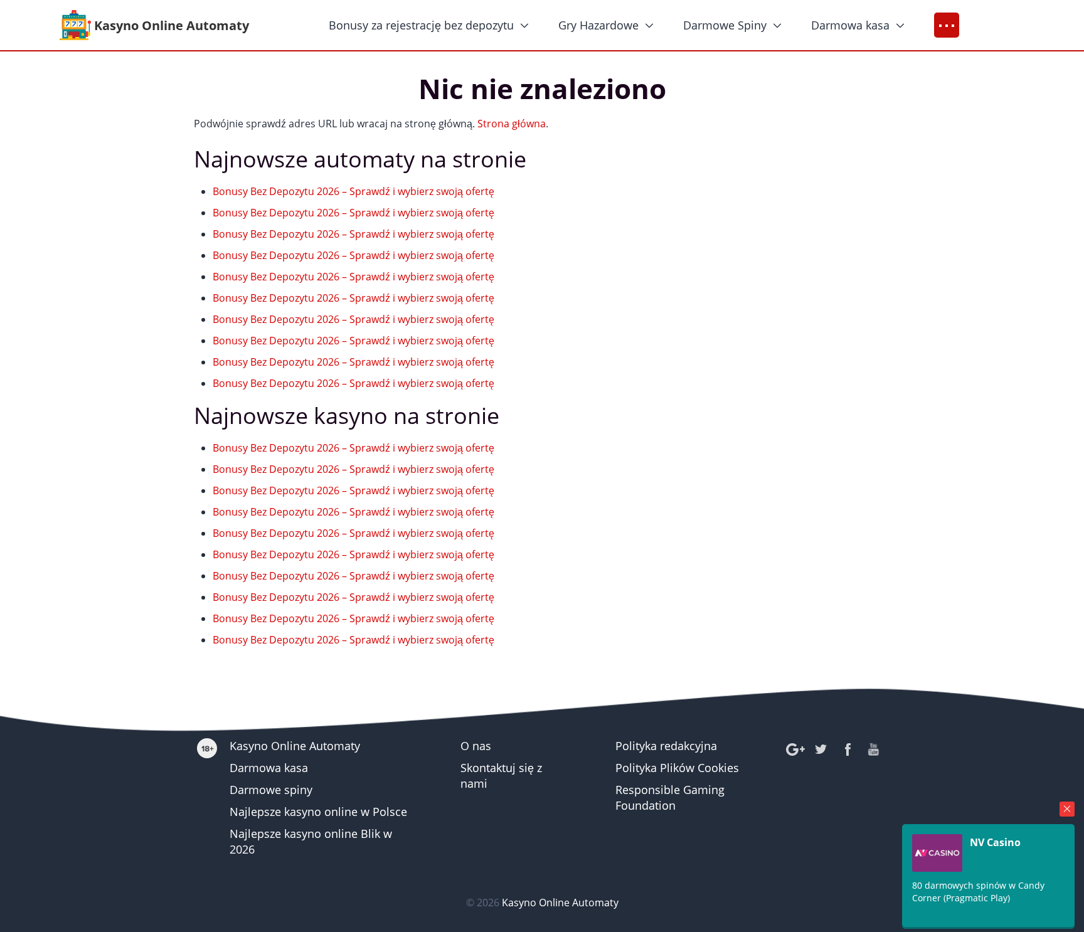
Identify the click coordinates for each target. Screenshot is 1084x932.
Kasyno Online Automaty (295, 745)
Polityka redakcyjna (666, 745)
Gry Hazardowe (598, 25)
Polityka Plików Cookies (677, 767)
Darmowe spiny (271, 789)
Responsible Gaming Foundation (670, 797)
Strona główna (511, 123)
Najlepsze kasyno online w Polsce (318, 811)
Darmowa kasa (850, 25)
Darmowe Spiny (725, 25)
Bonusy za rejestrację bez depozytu (421, 25)
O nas (475, 745)
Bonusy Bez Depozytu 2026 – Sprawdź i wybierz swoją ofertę (353, 191)
